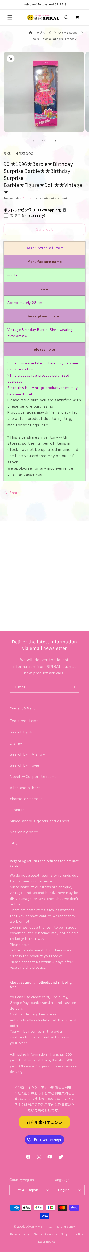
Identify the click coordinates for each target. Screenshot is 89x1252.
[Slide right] (55, 141)
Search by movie (24, 765)
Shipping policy (72, 1234)
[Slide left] (33, 141)
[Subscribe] (73, 687)
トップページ (42, 33)
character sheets (26, 798)
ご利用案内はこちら (44, 1122)
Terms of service (45, 1234)
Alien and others (25, 787)
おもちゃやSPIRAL (39, 1226)
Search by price (24, 831)
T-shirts (17, 809)
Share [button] (14, 492)
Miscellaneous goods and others (40, 820)
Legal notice (46, 1241)
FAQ (14, 842)
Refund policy (65, 1226)
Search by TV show (27, 754)
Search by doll (68, 33)
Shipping (29, 198)
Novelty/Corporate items (33, 776)
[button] (9, 17)
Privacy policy (20, 1234)
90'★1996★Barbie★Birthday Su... (58, 38)
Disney (16, 743)
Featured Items (24, 720)
